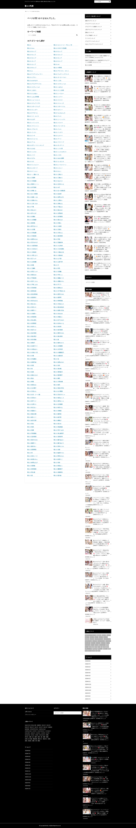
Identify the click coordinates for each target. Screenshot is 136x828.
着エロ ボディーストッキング (35, 145)
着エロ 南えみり (31, 210)
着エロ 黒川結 (57, 475)
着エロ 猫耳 (57, 385)
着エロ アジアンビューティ (35, 74)
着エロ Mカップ (31, 67)
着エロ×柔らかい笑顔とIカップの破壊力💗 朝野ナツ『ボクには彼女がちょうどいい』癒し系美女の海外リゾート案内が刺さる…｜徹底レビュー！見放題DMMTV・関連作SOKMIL (98, 129)
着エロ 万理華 (31, 177)
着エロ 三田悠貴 (31, 181)
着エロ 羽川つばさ (59, 430)
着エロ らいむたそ (59, 161)
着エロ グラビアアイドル (34, 83)
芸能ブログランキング (90, 20)
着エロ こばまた (31, 90)
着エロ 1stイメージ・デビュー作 (63, 45)
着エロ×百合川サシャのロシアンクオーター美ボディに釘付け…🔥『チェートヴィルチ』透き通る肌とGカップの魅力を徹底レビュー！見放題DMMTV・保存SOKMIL (98, 230)
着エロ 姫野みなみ (32, 239)
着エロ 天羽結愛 (31, 232)
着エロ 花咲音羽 (58, 436)
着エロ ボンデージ (59, 145)
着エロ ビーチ (31, 135)
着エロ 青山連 (31, 472)
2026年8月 (88, 661)
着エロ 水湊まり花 (32, 352)
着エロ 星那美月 (31, 297)
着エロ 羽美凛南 (31, 433)
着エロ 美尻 (30, 427)
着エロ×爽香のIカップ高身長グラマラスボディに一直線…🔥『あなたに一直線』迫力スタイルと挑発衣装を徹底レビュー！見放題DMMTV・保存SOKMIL (97, 80)
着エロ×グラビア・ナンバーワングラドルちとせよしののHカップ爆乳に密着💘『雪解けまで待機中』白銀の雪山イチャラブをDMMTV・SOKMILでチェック (97, 399)
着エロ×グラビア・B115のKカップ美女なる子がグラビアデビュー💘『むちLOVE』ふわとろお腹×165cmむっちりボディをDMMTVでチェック (97, 433)
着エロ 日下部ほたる (59, 291)
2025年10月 (88, 690)
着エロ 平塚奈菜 (31, 278)
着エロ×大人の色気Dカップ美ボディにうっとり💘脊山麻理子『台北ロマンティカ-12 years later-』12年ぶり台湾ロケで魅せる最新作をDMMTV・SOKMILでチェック (97, 334)
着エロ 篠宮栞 (57, 414)
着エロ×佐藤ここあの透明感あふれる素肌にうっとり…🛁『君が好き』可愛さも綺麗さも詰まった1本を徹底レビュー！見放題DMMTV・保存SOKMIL (98, 187)
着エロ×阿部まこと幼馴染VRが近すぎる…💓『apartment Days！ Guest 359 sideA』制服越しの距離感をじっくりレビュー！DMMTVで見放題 (98, 220)
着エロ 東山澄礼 (31, 320)
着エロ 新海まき (58, 287)
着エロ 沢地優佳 (31, 359)
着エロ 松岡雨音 (31, 323)
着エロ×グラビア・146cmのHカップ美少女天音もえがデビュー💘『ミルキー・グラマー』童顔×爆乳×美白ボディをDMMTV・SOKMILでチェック (97, 554)
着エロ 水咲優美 (58, 346)
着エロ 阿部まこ (58, 465)
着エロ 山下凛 (57, 258)
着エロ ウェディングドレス (61, 74)
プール (92, 644)
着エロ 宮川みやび (32, 242)
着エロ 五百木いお (59, 184)
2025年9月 (88, 693)
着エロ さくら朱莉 (59, 90)
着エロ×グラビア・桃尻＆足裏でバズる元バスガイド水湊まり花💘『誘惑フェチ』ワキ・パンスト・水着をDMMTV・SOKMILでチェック (97, 445)
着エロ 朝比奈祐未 (59, 307)
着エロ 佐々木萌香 (32, 194)
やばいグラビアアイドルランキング (94, 44)
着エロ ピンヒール (32, 139)
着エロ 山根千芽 (58, 261)
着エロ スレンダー (32, 109)
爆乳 (107, 646)
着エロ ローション (32, 171)
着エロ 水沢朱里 (58, 349)
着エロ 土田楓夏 (31, 219)
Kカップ (105, 637)
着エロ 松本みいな (59, 323)
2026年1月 (88, 681)
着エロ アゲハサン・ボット (61, 71)
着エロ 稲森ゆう (31, 410)
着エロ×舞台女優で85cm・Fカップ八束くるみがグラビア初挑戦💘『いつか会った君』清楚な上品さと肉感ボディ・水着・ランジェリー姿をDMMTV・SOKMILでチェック (97, 600)
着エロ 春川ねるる (32, 300)
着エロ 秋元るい (31, 407)
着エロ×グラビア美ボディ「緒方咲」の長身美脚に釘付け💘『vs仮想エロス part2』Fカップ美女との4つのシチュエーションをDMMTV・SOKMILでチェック (97, 366)
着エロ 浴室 (30, 365)
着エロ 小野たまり (32, 255)
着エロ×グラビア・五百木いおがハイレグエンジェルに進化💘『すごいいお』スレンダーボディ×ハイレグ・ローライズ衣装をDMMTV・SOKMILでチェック (97, 422)
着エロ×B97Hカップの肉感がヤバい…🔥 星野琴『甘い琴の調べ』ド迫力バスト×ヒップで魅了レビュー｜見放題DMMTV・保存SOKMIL (102, 257)
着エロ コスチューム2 (33, 87)
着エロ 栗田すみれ (59, 333)
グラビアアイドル (99, 639)
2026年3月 (88, 675)
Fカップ (108, 635)
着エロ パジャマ (58, 122)
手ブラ (86, 646)
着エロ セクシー (58, 109)
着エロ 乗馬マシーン (33, 184)
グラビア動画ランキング (91, 35)
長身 (99, 650)
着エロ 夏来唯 (31, 223)
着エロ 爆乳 (57, 378)
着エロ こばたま (58, 87)
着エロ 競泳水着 (31, 414)
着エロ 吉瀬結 (31, 216)
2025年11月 (88, 687)
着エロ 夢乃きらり (32, 226)
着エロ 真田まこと (59, 401)
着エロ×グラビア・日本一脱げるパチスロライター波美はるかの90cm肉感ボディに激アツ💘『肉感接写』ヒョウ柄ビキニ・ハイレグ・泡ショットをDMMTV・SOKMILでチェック (97, 566)
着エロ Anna (30, 48)
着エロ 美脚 (30, 430)
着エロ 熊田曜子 (58, 375)
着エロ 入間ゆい (58, 200)
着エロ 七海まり (58, 174)
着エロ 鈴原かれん (32, 459)
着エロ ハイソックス (33, 122)
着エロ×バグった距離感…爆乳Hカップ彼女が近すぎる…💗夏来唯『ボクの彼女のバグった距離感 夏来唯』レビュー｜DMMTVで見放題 (98, 108)
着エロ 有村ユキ (31, 307)
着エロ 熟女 (30, 378)
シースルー (108, 641)
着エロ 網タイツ (31, 417)
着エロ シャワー (58, 96)
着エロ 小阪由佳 (58, 255)
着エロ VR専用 (58, 67)
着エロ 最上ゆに (31, 304)
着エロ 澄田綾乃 (58, 372)
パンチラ (103, 643)
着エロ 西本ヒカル (59, 446)
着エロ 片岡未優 (58, 381)
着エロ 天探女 (57, 229)
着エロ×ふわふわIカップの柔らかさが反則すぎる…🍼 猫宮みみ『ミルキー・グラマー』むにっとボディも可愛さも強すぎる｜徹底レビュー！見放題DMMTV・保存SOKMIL (98, 139)
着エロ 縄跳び (57, 420)
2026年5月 (88, 669)
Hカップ (92, 637)
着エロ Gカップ (58, 54)
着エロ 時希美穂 (58, 300)
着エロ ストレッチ (59, 103)
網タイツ (100, 648)
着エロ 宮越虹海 (58, 242)
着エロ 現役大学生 (59, 388)
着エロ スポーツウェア (33, 106)
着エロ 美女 (30, 423)
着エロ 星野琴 (57, 297)
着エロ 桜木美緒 (31, 339)
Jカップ (101, 637)
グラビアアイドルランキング (92, 23)
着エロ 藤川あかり (59, 443)
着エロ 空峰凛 (57, 410)
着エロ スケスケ (58, 100)
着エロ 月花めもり (59, 304)
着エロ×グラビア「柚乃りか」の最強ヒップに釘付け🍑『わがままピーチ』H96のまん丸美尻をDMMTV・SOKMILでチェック (97, 377)
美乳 (109, 648)
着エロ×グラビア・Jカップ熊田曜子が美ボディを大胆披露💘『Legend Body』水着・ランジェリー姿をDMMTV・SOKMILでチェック (97, 491)
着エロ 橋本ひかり (59, 342)
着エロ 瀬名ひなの (32, 375)
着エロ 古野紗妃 (58, 213)
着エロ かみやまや (32, 80)
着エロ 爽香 (30, 381)
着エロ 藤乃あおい (59, 440)
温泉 (104, 646)
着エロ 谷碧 (57, 449)
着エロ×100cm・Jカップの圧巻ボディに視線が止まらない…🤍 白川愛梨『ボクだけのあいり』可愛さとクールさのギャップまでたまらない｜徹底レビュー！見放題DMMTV (98, 158)
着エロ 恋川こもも (32, 281)
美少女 (89, 650)
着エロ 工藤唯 (31, 268)
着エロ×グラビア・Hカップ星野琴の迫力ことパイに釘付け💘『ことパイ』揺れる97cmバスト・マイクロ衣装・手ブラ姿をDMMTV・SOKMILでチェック (97, 577)
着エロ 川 (56, 265)
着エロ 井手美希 (31, 187)
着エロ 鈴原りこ (58, 459)
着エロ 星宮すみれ (59, 294)
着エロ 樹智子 (31, 342)
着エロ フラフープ (59, 142)
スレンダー (87, 643)
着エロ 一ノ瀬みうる (33, 174)
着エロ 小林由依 (31, 252)
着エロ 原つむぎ (31, 213)
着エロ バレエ (57, 129)
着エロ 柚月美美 (31, 333)
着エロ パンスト (31, 132)
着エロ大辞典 (88, 65)
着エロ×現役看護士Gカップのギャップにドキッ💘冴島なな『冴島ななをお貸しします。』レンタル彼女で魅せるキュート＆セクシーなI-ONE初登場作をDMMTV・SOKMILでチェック (97, 298)
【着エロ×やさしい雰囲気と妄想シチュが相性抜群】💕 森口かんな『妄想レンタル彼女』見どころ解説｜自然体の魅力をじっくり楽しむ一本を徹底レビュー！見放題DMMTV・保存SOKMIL (98, 209)
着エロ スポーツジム (59, 106)
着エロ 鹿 (30, 475)
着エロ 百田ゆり (31, 397)
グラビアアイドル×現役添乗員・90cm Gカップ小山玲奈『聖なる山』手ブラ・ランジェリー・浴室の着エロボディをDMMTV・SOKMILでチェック (97, 612)
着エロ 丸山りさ (58, 181)
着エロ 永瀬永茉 (58, 355)
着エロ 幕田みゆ (31, 274)
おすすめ (92, 639)
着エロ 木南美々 (31, 313)
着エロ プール (31, 142)
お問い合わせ (28, 711)
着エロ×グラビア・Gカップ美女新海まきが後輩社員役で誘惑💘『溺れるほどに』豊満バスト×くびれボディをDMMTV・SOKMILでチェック (97, 479)
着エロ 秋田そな (58, 407)
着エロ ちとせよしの (59, 113)
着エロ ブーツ (57, 139)
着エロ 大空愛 (31, 229)
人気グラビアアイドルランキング (93, 29)
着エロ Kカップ (58, 61)
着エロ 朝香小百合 (59, 310)
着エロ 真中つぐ (31, 401)
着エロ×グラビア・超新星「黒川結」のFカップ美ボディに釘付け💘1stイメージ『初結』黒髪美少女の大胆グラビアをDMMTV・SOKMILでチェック (97, 410)
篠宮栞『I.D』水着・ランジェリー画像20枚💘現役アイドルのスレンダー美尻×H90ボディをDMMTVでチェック (97, 513)
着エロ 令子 (57, 187)
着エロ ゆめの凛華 (59, 158)
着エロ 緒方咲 (57, 417)
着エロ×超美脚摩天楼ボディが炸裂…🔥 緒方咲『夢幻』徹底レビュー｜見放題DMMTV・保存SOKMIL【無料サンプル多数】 (102, 248)
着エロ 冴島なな (58, 203)
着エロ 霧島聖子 (58, 469)
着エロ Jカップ (31, 61)
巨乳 (107, 644)
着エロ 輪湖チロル (59, 452)
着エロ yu (30, 71)
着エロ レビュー (58, 168)
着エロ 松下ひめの (59, 320)
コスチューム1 (107, 639)
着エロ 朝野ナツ (31, 310)
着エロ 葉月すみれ (32, 440)
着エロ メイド (31, 155)
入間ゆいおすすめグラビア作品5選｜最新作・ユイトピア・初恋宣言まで (101, 621)
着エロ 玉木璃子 (31, 388)
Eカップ (104, 635)
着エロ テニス (57, 116)
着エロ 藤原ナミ (31, 443)
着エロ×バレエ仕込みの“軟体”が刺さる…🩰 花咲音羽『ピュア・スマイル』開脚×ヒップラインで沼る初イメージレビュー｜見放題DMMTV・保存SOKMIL (98, 198)
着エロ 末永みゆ (58, 313)
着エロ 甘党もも (31, 391)
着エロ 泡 (56, 359)
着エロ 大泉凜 (57, 226)
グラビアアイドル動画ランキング (93, 26)
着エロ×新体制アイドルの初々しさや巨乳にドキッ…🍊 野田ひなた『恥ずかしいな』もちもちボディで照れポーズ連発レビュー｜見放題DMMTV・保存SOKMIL (98, 119)
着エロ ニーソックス (59, 119)
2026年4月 (88, 672)
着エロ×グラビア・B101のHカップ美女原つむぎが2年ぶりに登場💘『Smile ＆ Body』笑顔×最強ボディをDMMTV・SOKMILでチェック (97, 468)
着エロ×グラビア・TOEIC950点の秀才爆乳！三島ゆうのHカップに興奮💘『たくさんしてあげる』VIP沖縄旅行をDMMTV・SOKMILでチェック (97, 533)
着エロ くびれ (57, 80)
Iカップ (96, 637)
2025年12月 (88, 684)
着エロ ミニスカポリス (60, 151)
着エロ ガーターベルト (60, 77)
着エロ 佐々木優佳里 (59, 190)
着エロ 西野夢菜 (31, 449)
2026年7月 (88, 664)
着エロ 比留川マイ (32, 346)
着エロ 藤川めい (31, 446)
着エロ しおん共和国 (33, 96)
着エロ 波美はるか (59, 362)
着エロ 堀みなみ (58, 219)
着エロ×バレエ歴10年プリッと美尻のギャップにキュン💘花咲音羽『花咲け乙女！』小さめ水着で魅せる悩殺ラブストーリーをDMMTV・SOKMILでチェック (97, 311)
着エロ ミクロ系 (58, 148)
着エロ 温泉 (30, 372)
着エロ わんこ (57, 171)
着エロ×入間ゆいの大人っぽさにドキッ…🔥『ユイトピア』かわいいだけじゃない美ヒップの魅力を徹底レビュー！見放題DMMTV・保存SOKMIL (98, 90)
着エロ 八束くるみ (32, 203)
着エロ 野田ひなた (59, 456)
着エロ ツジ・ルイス (33, 116)
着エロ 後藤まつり (59, 278)
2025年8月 (88, 696)
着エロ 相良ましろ (59, 397)
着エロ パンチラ (58, 132)
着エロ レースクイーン (60, 164)
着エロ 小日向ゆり (32, 249)
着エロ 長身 (57, 462)
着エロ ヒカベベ (58, 135)
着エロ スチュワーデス (33, 103)
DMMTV (99, 635)
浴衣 (99, 646)
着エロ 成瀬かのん (59, 281)
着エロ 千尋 (30, 206)
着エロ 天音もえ (58, 232)
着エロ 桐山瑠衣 (58, 336)
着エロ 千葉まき (58, 206)
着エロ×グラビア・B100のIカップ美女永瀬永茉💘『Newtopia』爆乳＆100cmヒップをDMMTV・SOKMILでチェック (97, 522)
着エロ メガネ (57, 155)
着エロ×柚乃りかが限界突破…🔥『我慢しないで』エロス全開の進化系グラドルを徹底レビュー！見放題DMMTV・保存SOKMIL (102, 168)
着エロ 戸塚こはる (32, 284)
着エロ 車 (30, 452)
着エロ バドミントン (33, 126)
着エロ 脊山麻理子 (59, 433)
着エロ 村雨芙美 (31, 317)
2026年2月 (88, 678)
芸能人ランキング (89, 32)
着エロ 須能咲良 (58, 472)
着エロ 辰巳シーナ (32, 456)
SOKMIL (87, 639)
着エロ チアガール (32, 113)
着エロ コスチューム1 (60, 83)
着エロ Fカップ (31, 54)
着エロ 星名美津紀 (32, 294)
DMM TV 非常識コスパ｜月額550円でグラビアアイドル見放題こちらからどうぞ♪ (97, 61)
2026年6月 (88, 667)
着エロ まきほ (31, 148)
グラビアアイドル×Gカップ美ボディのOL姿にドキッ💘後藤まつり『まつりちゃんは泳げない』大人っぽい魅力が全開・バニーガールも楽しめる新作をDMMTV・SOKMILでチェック (97, 354)
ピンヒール (87, 644)
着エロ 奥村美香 (58, 236)
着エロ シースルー (59, 93)
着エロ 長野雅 (31, 465)
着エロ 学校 (57, 239)
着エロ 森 (56, 339)
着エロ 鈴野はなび (32, 462)
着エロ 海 (30, 368)
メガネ (96, 644)
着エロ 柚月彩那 (58, 329)
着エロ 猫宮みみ (31, 385)
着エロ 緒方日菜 (31, 420)
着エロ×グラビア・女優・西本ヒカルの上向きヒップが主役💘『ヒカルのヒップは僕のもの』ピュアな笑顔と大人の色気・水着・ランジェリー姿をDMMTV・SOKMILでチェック (97, 589)
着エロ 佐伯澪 (57, 194)
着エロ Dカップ (31, 51)
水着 (90, 646)
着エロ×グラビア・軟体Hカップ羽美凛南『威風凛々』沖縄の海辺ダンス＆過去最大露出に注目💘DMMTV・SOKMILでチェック (97, 544)
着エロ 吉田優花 (58, 216)
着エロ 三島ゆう (58, 177)
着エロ (29, 45)
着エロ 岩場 (30, 265)
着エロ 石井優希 (58, 404)
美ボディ (105, 648)
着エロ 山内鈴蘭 (31, 261)
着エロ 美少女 (57, 423)
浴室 (96, 646)
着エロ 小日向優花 (59, 249)
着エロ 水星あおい (32, 349)
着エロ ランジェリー (33, 164)
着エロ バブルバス (32, 129)
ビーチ (107, 643)
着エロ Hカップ (31, 58)
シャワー (95, 641)
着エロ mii (56, 64)
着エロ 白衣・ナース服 (33, 394)
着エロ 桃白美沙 (31, 336)
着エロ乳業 (29, 6)
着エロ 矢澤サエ (31, 404)
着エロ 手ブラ (57, 284)
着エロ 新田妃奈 (31, 291)
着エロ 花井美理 (31, 436)
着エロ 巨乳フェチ (32, 271)
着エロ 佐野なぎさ (59, 197)
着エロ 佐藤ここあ (32, 197)
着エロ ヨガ (30, 161)
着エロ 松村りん (31, 326)
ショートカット (101, 641)
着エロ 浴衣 (57, 365)
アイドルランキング (90, 38)
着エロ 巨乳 (57, 268)
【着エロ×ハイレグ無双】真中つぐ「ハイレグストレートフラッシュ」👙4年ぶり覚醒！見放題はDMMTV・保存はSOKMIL (102, 149)
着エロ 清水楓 (57, 368)
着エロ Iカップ (58, 58)
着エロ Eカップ (58, 51)
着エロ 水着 (30, 355)
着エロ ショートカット (33, 100)
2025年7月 (88, 699)
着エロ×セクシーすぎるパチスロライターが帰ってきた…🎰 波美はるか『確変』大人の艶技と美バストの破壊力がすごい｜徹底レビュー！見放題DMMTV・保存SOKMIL (98, 177)
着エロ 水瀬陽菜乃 (59, 352)
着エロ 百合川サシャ (59, 394)
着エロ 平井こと (58, 274)
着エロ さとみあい (32, 93)
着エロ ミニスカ (31, 151)
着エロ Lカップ (31, 64)
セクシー (93, 643)
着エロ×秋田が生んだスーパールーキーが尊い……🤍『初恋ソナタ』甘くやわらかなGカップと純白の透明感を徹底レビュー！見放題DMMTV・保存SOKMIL (98, 266)
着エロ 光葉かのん (32, 200)
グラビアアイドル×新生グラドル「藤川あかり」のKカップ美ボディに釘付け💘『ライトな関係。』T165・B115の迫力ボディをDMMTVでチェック (97, 388)
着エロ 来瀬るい (58, 317)
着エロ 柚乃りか (31, 329)
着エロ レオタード (32, 168)
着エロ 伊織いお (31, 190)
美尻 (93, 650)
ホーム (27, 11)
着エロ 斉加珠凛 (31, 287)
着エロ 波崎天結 (31, 362)
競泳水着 (95, 648)
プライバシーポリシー (30, 714)
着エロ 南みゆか (58, 210)
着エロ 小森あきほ (59, 252)
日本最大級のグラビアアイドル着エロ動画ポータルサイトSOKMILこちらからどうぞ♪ (97, 56)
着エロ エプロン (31, 77)
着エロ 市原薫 (57, 271)
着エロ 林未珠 (57, 326)
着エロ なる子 (31, 119)
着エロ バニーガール (59, 126)
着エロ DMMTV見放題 (60, 48)
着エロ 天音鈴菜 (31, 236)
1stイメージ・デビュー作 (90, 635)
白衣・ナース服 (88, 648)
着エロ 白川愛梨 (58, 391)
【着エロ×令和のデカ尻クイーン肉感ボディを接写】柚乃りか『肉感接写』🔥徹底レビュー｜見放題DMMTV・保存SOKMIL (102, 240)
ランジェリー (102, 644)
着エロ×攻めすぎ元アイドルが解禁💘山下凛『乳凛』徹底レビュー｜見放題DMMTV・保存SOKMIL (102, 98)
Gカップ (87, 637)
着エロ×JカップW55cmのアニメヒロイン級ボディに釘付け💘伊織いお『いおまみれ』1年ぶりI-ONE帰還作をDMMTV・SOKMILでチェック (97, 322)
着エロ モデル (31, 158)
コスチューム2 (88, 641)
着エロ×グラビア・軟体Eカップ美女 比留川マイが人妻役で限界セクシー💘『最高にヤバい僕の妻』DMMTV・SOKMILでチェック (97, 456)
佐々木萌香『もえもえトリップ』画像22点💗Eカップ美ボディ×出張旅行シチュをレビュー (101, 343)
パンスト (98, 643)
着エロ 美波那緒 (58, 427)
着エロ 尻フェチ (31, 258)
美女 (86, 650)
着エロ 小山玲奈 (58, 245)
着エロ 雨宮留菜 (31, 469)
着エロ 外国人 (57, 223)
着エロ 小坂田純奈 (32, 245)
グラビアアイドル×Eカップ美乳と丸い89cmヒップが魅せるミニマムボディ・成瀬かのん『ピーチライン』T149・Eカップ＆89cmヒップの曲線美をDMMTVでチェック (97, 502)
